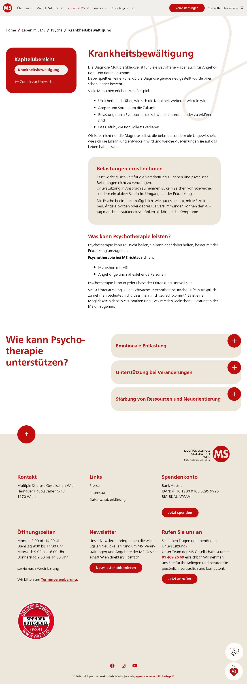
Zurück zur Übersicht (36, 81)
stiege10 (169, 676)
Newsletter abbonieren (116, 567)
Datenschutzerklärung (108, 499)
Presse (95, 485)
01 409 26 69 (173, 557)
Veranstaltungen (187, 7)
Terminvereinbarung (59, 579)
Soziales (98, 7)
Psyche (56, 30)
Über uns (23, 7)
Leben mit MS (76, 7)
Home (11, 30)
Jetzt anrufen (179, 578)
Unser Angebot (120, 7)
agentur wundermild (148, 676)
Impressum (98, 492)
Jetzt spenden (180, 512)
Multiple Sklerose (48, 7)
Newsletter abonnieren (223, 8)
